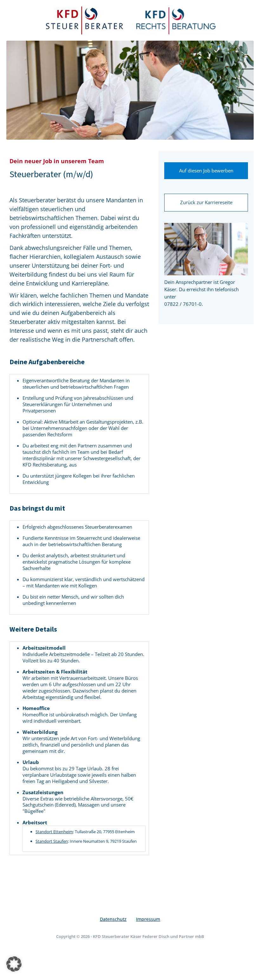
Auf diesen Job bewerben (206, 170)
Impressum (148, 919)
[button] (14, 964)
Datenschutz (113, 919)
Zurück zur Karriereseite (206, 202)
